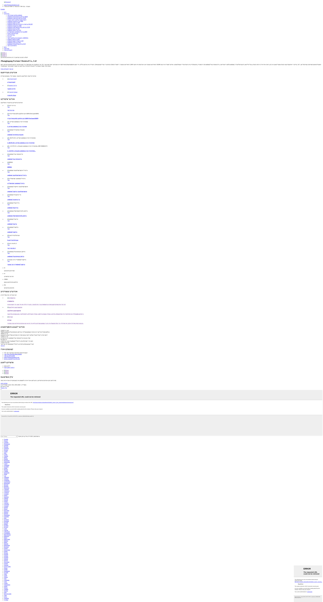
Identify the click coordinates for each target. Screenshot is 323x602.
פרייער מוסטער (11, 88)
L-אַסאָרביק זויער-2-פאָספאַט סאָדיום (17, 126)
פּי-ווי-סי (9, 36)
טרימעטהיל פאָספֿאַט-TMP (14, 25)
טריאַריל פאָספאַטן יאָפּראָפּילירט (15, 183)
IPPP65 (9, 167)
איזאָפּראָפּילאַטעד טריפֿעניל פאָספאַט (17, 191)
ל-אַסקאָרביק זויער (12, 45)
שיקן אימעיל (4, 388)
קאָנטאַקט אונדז (8, 50)
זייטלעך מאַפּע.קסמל (9, 367)
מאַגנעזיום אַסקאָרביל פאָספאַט (15, 134)
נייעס (5, 47)
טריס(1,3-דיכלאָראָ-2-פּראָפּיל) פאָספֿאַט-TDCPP (20, 24)
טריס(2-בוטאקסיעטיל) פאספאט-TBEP (17, 16)
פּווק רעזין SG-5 (11, 248)
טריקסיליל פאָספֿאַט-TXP (14, 42)
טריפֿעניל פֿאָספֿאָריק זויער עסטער (16, 264)
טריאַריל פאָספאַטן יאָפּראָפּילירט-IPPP (17, 32)
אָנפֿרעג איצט (4, 383)
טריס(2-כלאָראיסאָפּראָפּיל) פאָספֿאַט (17, 216)
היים (5, 12)
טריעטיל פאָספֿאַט (12, 224)
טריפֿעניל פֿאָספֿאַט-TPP (13, 22)
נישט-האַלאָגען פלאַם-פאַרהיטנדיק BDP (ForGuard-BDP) (22, 118)
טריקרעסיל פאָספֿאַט (12, 207)
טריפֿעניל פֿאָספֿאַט (12, 232)
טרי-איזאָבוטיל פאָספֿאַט (13, 199)
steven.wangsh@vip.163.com (12, 359)
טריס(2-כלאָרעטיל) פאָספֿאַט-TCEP (16, 18)
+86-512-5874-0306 (9, 356)
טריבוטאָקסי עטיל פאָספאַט (14, 159)
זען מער (11, 69)
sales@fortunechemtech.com (11, 5)
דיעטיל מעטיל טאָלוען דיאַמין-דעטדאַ (16, 19)
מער (8, 107)
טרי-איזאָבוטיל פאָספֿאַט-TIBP (15, 21)
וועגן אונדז (6, 48)
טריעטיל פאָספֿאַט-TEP (13, 29)
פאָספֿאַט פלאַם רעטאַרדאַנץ (14, 15)
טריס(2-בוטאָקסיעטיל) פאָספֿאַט (15, 256)
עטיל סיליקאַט (11, 35)
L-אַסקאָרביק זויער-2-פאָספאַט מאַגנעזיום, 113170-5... (21, 151)
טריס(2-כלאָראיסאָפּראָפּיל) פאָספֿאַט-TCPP (18, 27)
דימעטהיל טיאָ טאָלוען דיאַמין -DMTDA (17, 38)
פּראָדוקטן (6, 13)
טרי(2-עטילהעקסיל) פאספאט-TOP (16, 44)
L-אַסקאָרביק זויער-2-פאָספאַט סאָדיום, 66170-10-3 (20, 143)
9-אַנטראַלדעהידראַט (12, 33)
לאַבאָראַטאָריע (11, 82)
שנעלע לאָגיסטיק (11, 95)
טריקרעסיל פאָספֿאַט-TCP (14, 30)
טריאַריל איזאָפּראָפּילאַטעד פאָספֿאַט (17, 175)
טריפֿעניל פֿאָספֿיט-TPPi (13, 39)
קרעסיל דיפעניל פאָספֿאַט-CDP (15, 41)
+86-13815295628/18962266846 (13, 354)
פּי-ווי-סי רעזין (10, 110)
